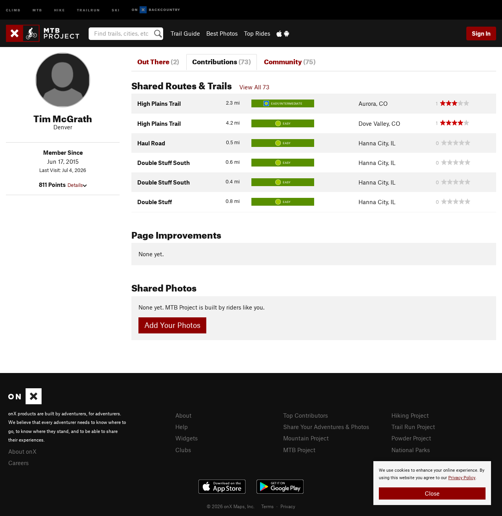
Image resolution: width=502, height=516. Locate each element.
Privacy (287, 506)
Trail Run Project (413, 426)
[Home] (46, 33)
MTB (37, 9)
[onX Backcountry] (156, 10)
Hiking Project (410, 415)
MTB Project (299, 449)
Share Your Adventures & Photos (326, 426)
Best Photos (222, 33)
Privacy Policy (461, 477)
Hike (59, 9)
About (183, 415)
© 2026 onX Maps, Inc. (231, 506)
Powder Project (411, 438)
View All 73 (254, 87)
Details (75, 185)
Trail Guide (185, 33)
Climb (13, 9)
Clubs (183, 449)
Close (432, 493)
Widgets (186, 438)
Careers (18, 462)
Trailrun (88, 9)
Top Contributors (305, 415)
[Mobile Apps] (282, 33)
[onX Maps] (25, 402)
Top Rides (257, 33)
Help (181, 426)
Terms (267, 506)
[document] (432, 483)
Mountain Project (306, 438)
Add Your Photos (172, 325)
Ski (116, 9)
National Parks (410, 449)
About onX (22, 451)
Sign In (481, 33)
